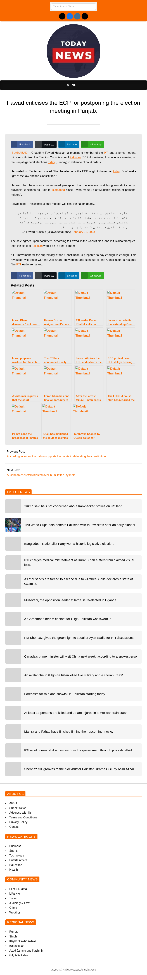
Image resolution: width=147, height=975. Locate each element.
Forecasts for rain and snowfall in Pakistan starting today (64, 694)
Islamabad (58, 189)
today (51, 162)
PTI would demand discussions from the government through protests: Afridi (78, 750)
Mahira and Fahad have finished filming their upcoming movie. (68, 731)
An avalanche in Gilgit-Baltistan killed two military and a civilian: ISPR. (74, 675)
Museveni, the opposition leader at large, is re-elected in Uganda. (70, 600)
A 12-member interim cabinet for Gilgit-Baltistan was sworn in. (68, 619)
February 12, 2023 (83, 231)
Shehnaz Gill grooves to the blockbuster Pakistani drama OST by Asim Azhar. (79, 769)
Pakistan (75, 157)
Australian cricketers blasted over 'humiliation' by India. (41, 475)
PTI (106, 152)
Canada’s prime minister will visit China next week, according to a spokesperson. (81, 656)
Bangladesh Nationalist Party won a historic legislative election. (69, 543)
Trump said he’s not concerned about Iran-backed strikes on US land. (73, 506)
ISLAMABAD (19, 152)
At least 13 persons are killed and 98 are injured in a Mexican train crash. (76, 713)
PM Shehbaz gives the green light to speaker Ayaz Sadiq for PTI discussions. (79, 638)
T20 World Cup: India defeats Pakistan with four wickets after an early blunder (79, 525)
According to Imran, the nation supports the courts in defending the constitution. (56, 456)
